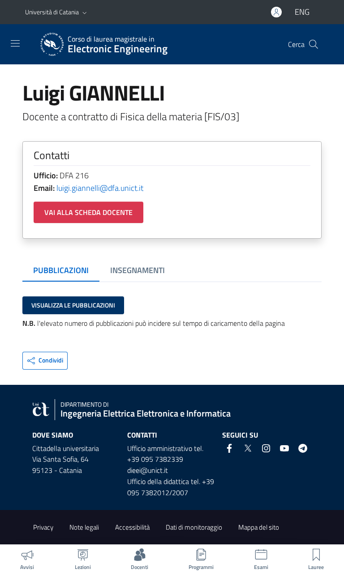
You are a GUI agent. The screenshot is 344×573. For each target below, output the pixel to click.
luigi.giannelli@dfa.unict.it (99, 188)
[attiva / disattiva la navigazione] (15, 43)
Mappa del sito (258, 527)
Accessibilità (132, 527)
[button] (85, 12)
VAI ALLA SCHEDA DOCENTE (88, 212)
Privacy (43, 527)
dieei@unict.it (147, 470)
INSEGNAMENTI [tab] (137, 270)
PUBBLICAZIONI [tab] (61, 270)
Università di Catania (52, 12)
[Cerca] (313, 44)
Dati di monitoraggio (194, 527)
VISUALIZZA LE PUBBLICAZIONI (73, 305)
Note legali (84, 527)
